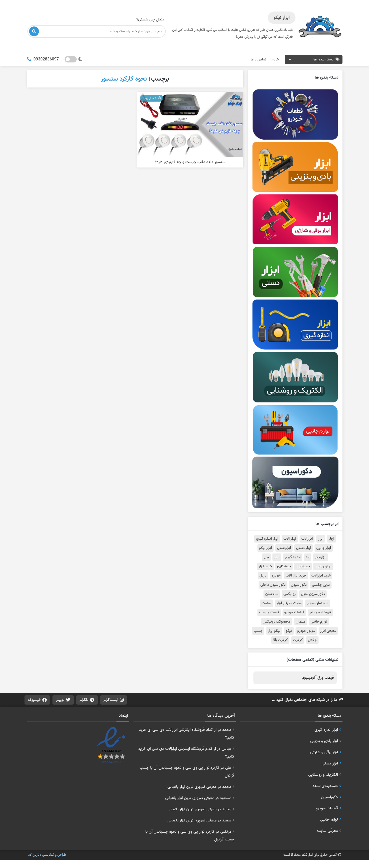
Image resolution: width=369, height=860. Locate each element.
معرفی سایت (327, 830)
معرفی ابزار (328, 631)
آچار (331, 539)
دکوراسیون (299, 585)
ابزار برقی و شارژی (324, 752)
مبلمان (301, 622)
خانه (275, 59)
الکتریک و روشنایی (323, 774)
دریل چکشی (321, 585)
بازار (277, 557)
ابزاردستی (284, 548)
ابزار (320, 539)
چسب (258, 631)
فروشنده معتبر (320, 612)
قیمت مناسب (269, 612)
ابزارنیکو (320, 557)
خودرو (276, 576)
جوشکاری (284, 566)
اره (308, 557)
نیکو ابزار (274, 631)
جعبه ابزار (303, 566)
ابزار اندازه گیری (267, 539)
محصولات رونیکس (277, 622)
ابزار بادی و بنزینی (324, 741)
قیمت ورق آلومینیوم (318, 677)
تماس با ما (258, 59)
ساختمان (271, 594)
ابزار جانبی (323, 548)
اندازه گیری (293, 557)
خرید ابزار (265, 566)
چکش (312, 640)
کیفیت (298, 640)
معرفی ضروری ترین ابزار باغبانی (191, 786)
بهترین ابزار (323, 566)
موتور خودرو (306, 631)
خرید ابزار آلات (296, 576)
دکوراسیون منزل (313, 594)
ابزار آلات (289, 539)
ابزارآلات (307, 539)
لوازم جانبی (319, 622)
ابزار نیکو (265, 548)
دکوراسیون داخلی (273, 585)
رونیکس (289, 594)
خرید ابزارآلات (321, 576)
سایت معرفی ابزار (289, 603)
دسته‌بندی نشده (325, 786)
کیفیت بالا (280, 640)
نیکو (289, 631)
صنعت (266, 603)
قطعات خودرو (294, 612)
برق (266, 557)
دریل (262, 576)
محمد (226, 729)
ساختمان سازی (317, 603)
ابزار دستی (303, 548)
